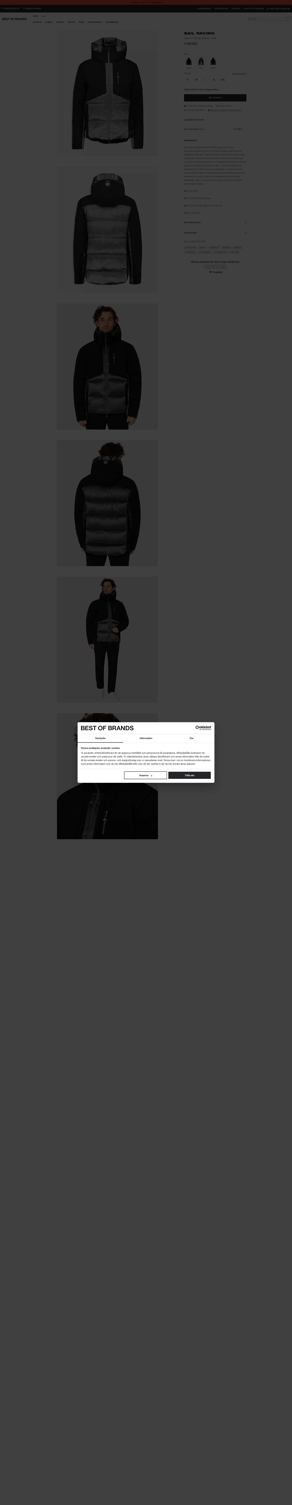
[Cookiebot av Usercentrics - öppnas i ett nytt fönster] (197, 728)
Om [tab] (191, 738)
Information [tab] (146, 738)
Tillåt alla (189, 775)
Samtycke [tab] (100, 738)
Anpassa (143, 775)
